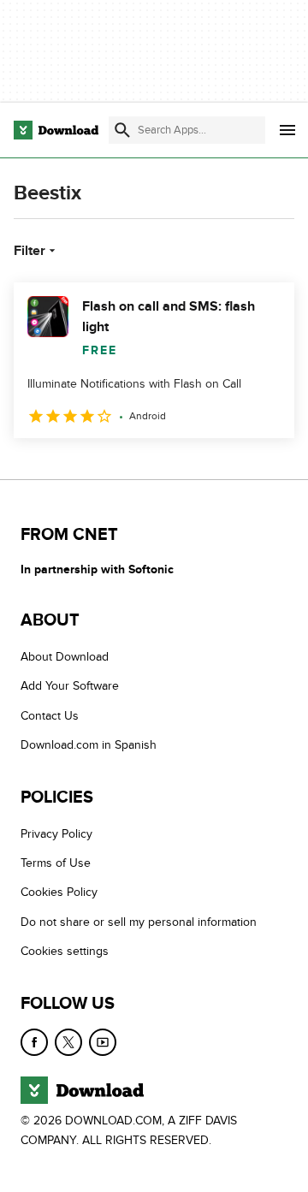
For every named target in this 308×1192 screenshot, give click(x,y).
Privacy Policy (56, 834)
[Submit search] (122, 130)
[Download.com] (56, 130)
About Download (65, 656)
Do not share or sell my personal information (139, 922)
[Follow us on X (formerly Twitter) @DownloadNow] (68, 1042)
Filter (29, 250)
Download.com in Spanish (89, 745)
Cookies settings (65, 951)
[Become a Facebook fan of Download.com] (34, 1042)
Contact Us (50, 716)
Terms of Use (56, 863)
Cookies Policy (59, 893)
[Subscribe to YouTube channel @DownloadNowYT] (102, 1042)
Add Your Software (70, 686)
